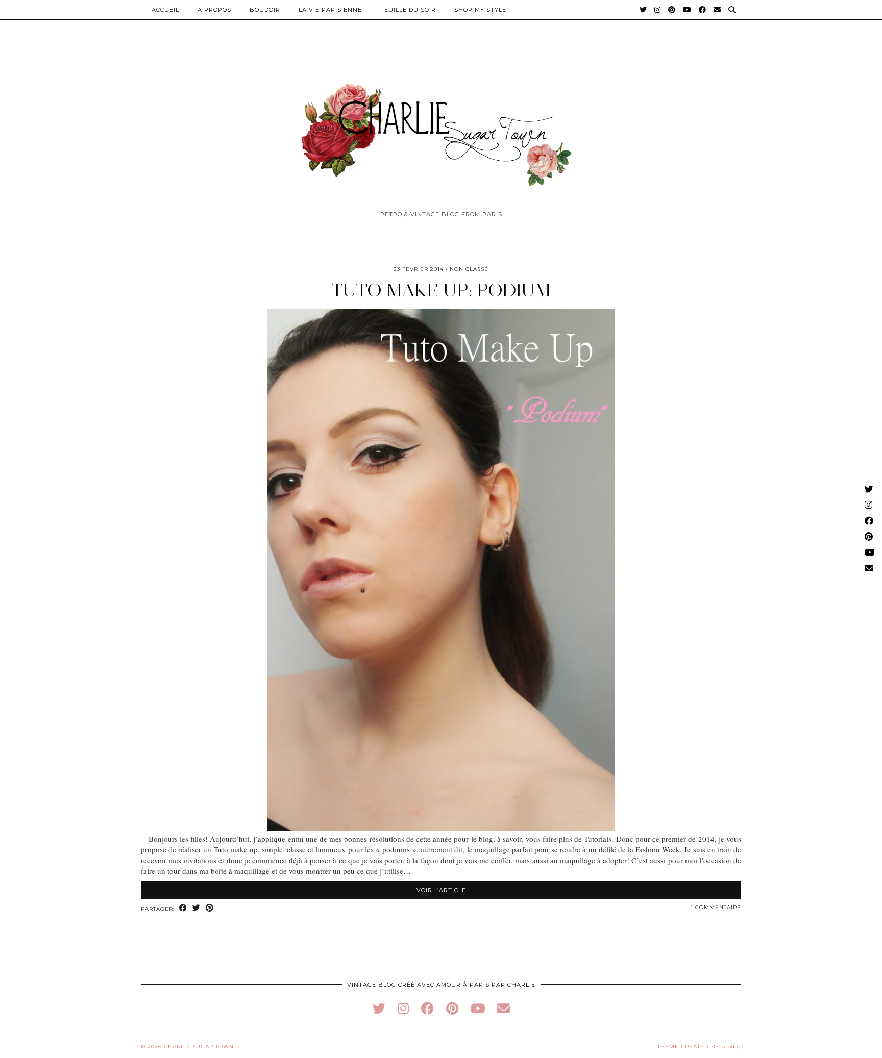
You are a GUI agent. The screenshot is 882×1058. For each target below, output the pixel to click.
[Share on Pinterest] (209, 908)
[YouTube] (687, 9)
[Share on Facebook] (183, 908)
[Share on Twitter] (196, 908)
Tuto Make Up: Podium (441, 290)
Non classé (469, 269)
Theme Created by (699, 1046)
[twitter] (379, 1008)
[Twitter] (643, 9)
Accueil (165, 9)
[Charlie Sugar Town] (441, 129)
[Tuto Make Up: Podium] (441, 828)
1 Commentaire (716, 907)
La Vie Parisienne (330, 9)
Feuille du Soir (408, 9)
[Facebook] (702, 9)
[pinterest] (452, 1008)
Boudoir (265, 9)
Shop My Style (480, 9)
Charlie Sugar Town (199, 1046)
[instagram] (403, 1008)
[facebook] (427, 1008)
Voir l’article (441, 890)
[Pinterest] (672, 9)
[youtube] (478, 1008)
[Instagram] (657, 9)
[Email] (717, 9)
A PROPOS (214, 9)
